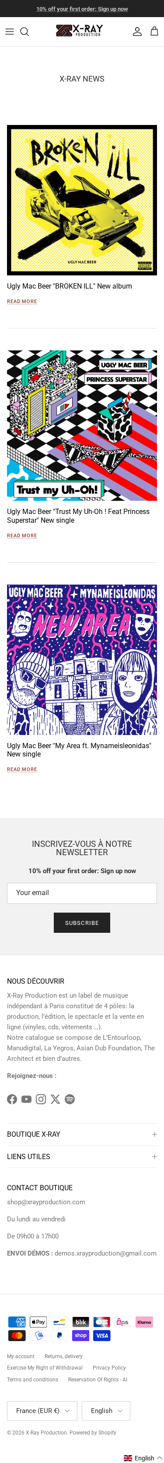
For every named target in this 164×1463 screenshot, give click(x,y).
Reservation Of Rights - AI (97, 1380)
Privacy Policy (109, 1368)
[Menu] (9, 31)
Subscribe (81, 923)
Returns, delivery (64, 1356)
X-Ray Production (46, 1433)
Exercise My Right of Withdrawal (45, 1368)
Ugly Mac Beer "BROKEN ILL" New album (69, 286)
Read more (22, 301)
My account (21, 1356)
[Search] (28, 31)
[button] (143, 1458)
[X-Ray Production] (82, 31)
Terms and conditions (32, 1380)
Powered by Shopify (93, 1433)
